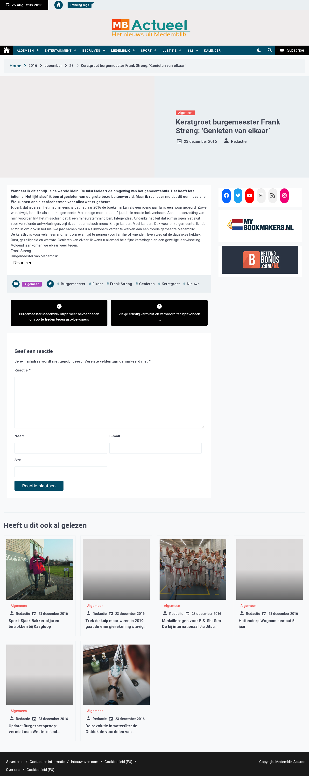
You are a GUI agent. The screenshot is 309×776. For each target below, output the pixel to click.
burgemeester (73, 284)
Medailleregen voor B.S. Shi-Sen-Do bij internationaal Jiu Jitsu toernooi (192, 626)
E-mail (114, 436)
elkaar (97, 284)
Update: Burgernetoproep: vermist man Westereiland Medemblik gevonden (33, 732)
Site (17, 460)
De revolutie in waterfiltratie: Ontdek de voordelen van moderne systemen (111, 732)
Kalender (212, 50)
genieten (147, 284)
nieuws (193, 284)
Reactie (22, 370)
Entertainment (58, 50)
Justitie (169, 50)
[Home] (6, 50)
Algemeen (25, 50)
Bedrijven (91, 50)
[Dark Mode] (258, 50)
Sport (146, 50)
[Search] (269, 50)
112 (190, 50)
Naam (19, 436)
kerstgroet (171, 284)
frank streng (121, 284)
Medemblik (120, 50)
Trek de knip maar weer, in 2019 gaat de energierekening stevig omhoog (114, 626)
